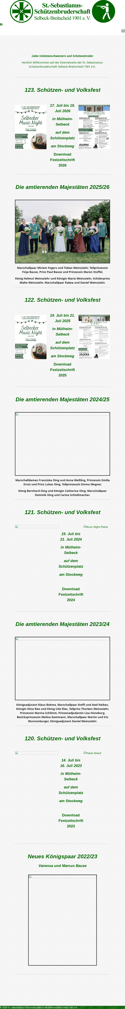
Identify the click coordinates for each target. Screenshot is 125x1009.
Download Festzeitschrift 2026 (62, 159)
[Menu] (123, 30)
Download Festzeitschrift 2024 (71, 594)
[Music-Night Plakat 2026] (94, 127)
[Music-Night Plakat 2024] (94, 337)
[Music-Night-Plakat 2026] (30, 127)
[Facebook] (1, 24)
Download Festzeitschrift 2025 (62, 369)
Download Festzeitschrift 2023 (71, 820)
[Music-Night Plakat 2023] (36, 781)
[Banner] (62, 11)
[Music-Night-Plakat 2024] (30, 337)
